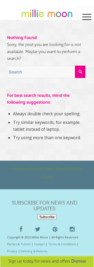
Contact (47, 177)
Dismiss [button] (78, 261)
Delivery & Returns (34, 251)
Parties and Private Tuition (33, 168)
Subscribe (47, 217)
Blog (78, 168)
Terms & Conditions (62, 244)
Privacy (12, 251)
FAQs (70, 168)
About (60, 168)
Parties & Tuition (19, 244)
